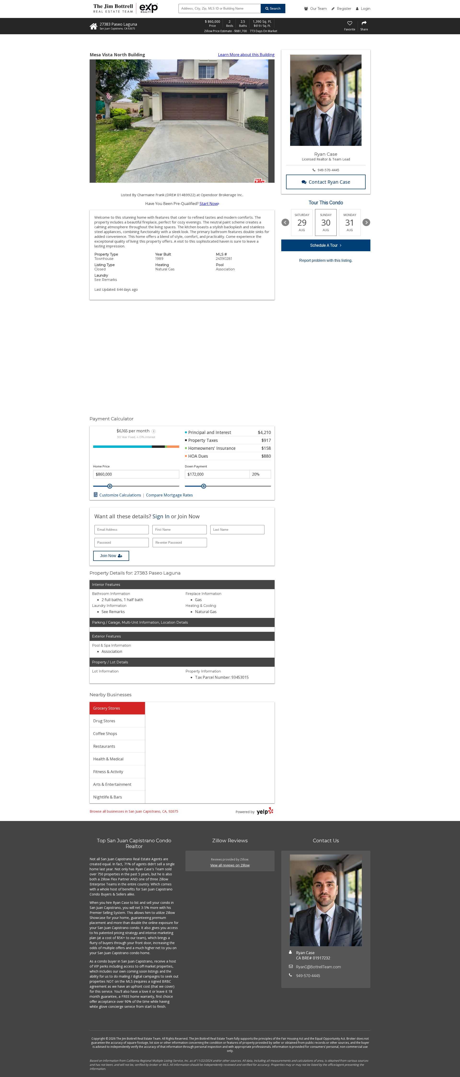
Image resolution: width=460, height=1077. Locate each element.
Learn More (246, 54)
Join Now (108, 556)
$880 (266, 456)
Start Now (209, 203)
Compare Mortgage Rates (169, 495)
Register (344, 8)
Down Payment (196, 466)
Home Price (101, 466)
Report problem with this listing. (325, 260)
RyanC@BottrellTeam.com (318, 967)
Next (366, 222)
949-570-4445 (328, 170)
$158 (266, 448)
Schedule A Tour (324, 245)
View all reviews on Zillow (230, 865)
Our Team (318, 8)
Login (365, 8)
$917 (266, 440)
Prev (285, 222)
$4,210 (264, 432)
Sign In (161, 516)
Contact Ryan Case (329, 182)
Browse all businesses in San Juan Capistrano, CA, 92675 (134, 811)
